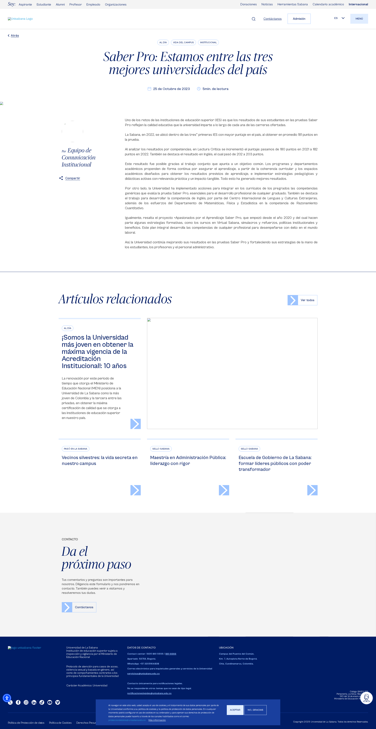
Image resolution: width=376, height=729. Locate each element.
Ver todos (307, 300)
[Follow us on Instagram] (26, 702)
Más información (157, 720)
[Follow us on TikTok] (41, 702)
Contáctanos (272, 18)
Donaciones (248, 4)
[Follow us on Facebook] (18, 702)
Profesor (75, 4)
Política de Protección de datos (26, 722)
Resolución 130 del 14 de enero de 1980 (354, 695)
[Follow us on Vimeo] (57, 702)
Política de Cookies (60, 722)
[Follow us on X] (10, 702)
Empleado (93, 4)
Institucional (208, 42)
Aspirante (25, 4)
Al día (163, 42)
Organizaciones (116, 4)
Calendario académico (328, 4)
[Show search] (253, 19)
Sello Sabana (161, 449)
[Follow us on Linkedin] (34, 702)
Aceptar (235, 709)
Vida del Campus (183, 42)
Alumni (60, 4)
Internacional (358, 4)
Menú (359, 18)
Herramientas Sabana (293, 4)
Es (336, 18)
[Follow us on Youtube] (49, 702)
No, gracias (255, 709)
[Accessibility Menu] (7, 698)
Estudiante (44, 4)
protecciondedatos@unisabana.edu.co (127, 720)
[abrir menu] (366, 698)
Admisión (299, 19)
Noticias (267, 4)
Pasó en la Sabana (75, 449)
